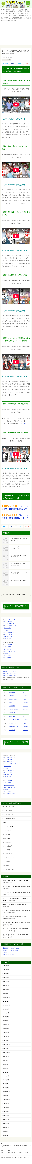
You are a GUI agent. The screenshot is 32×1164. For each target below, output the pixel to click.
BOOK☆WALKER (13, 726)
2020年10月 (6, 1099)
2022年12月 (6, 997)
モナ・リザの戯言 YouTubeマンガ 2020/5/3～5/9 (19, 581)
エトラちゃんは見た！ (10, 625)
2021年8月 (6, 1060)
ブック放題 (12, 730)
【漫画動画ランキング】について (11, 948)
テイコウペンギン (9, 649)
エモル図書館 (7, 647)
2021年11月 (6, 1048)
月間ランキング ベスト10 (9, 673)
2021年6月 (6, 1068)
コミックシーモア (13, 709)
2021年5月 (6, 1072)
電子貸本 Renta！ (13, 712)
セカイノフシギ (8, 634)
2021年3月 (6, 1080)
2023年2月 (6, 989)
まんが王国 (12, 706)
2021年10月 (6, 1052)
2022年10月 (6, 1005)
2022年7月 (6, 1017)
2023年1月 (6, 993)
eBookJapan (12, 692)
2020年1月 (6, 1135)
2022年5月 (6, 1024)
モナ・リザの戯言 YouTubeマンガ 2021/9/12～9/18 (19, 564)
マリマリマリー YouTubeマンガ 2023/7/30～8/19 (16, 922)
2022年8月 (6, 1013)
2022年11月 (6, 1001)
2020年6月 (6, 1115)
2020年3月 (6, 1127)
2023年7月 (6, 969)
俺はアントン (7, 638)
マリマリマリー (8, 621)
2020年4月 (6, 1123)
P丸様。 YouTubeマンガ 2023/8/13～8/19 (14, 904)
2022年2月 (6, 1036)
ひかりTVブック (13, 716)
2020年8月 (6, 1107)
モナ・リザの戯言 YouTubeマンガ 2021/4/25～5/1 (19, 556)
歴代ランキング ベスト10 (9, 675)
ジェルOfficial (7, 628)
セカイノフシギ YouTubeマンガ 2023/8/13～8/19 (16, 892)
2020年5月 (6, 1119)
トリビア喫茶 (7, 655)
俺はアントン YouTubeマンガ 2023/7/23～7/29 (16, 935)
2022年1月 (6, 1040)
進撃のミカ (7, 653)
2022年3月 (6, 1032)
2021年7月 (6, 1064)
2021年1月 (6, 1088)
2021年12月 (6, 1044)
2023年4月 (6, 981)
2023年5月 (6, 977)
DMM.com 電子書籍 (14, 719)
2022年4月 (6, 1028)
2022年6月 (6, 1021)
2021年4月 (6, 1076)
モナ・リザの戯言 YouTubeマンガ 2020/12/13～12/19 (19, 547)
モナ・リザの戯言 (6, 59)
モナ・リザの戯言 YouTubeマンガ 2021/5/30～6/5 (9, 594)
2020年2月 (6, 1131)
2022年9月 (6, 1009)
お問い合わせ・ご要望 (9, 954)
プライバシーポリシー (9, 952)
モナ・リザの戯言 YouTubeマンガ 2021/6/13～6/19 (24, 594)
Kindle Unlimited (13, 699)
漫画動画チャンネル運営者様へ (11, 950)
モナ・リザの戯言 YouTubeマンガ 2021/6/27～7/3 (19, 539)
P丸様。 (6, 630)
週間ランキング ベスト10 (9, 671)
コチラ (26, 423)
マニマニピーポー (9, 623)
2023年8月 (6, 965)
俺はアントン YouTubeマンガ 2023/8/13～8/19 (16, 880)
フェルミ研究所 (8, 644)
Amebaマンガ (12, 723)
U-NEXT (11, 702)
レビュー (25, 692)
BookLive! (11, 695)
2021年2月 (6, 1084)
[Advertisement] (16, 34)
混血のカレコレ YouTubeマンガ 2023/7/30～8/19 (16, 886)
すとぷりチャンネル (9, 657)
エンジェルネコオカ (9, 651)
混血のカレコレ (8, 636)
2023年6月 (6, 973)
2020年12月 (6, 1091)
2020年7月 (6, 1111)
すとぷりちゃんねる (9, 793)
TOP (16, 1145)
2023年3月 (6, 985)
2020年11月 (6, 1095)
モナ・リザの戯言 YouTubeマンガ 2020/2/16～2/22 (19, 573)
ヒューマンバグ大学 (9, 619)
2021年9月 (6, 1056)
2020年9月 (6, 1103)
